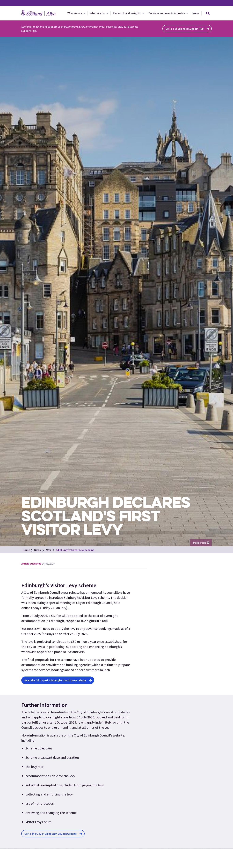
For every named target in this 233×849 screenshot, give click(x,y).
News (195, 13)
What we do (98, 13)
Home (26, 550)
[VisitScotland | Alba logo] (38, 13)
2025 (48, 550)
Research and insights (127, 13)
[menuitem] (76, 13)
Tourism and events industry (166, 13)
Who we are (75, 13)
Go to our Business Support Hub (184, 28)
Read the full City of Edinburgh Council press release (55, 680)
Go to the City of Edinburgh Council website (50, 833)
